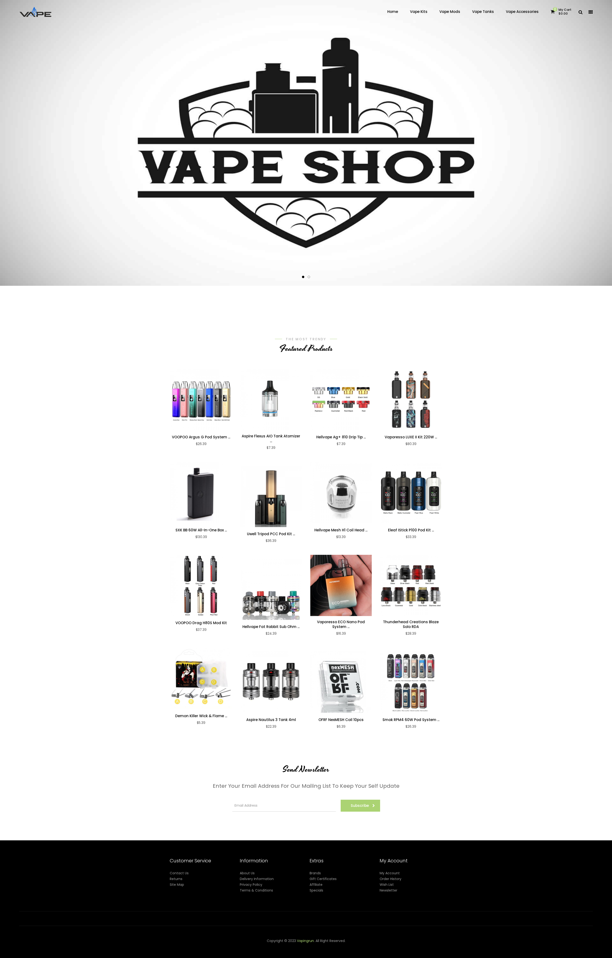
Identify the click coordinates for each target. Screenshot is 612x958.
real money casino (195, 952)
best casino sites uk (563, 946)
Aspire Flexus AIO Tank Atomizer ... (271, 438)
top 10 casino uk (399, 952)
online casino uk (534, 946)
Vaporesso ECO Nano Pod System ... (341, 624)
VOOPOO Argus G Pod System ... (201, 437)
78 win (286, 946)
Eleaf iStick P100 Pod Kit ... (411, 530)
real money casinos (238, 952)
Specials (316, 890)
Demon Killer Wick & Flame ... (201, 716)
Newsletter (388, 890)
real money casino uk (227, 946)
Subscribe (360, 805)
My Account (390, 873)
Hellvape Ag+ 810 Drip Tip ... (341, 437)
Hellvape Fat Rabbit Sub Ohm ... (271, 626)
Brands (315, 873)
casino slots (318, 946)
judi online (300, 946)
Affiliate (316, 884)
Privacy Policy (251, 884)
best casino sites (438, 952)
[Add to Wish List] (201, 399)
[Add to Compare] (211, 399)
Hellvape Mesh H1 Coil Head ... (340, 530)
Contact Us (179, 873)
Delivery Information (257, 878)
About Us (247, 873)
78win (250, 946)
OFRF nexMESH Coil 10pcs (341, 719)
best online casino (466, 946)
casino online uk (268, 946)
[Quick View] (191, 399)
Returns (176, 878)
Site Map (177, 884)
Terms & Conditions (256, 890)
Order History (390, 878)
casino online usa (506, 946)
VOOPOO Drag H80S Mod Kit (201, 623)
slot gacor (347, 946)
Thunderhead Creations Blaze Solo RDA (411, 624)
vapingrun (305, 940)
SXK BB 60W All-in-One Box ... (201, 530)
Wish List (387, 884)
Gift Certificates (323, 878)
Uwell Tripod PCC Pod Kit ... (271, 534)
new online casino (399, 946)
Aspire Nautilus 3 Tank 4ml (271, 719)
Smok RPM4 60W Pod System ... (410, 719)
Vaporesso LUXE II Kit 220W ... (411, 437)
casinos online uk (370, 946)
